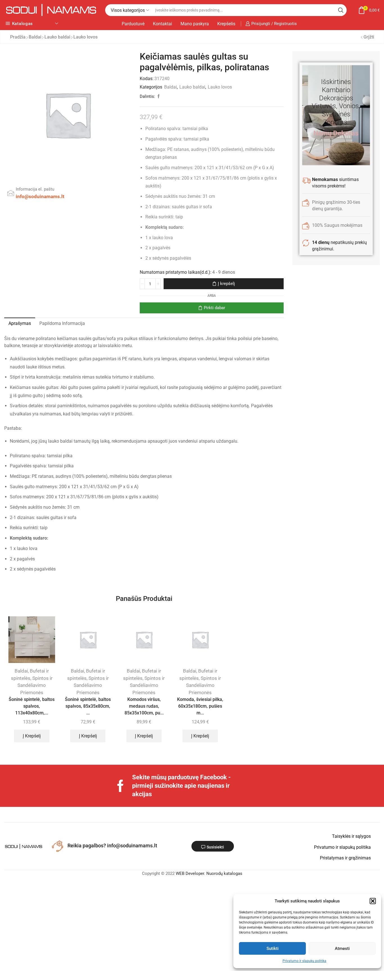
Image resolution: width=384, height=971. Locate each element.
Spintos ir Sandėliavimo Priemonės (35, 685)
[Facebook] (120, 786)
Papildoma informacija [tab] (62, 323)
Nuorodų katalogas (224, 873)
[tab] (19, 323)
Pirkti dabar (214, 307)
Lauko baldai (57, 37)
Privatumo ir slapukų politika (304, 961)
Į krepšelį (226, 283)
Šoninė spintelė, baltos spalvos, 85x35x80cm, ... (88, 706)
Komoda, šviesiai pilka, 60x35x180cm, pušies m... (200, 706)
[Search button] (341, 10)
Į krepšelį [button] (32, 736)
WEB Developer (190, 873)
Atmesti (342, 948)
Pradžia (18, 37)
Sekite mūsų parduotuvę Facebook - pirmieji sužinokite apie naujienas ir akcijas (181, 786)
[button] (373, 901)
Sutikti (272, 948)
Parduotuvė (133, 23)
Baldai (35, 37)
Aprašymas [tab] (19, 323)
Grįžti (368, 37)
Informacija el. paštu (35, 189)
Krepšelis (226, 23)
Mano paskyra (194, 23)
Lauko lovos (85, 37)
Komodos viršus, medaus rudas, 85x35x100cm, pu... (144, 706)
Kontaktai (162, 23)
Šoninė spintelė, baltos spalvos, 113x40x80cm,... (32, 706)
